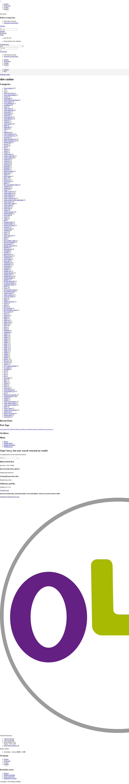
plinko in (6, 320)
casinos (6, 210)
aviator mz (7, 163)
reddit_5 (6, 350)
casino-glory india (9, 203)
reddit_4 (6, 349)
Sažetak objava (8, 443)
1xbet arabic (7, 108)
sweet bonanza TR (9, 391)
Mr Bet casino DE (9, 281)
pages (5, 298)
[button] (2, 26)
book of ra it (7, 181)
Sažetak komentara (9, 445)
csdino (6, 218)
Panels (6, 300)
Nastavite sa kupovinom (11, 23)
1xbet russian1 (8, 124)
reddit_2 (6, 345)
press (5, 328)
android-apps (8, 142)
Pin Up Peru (7, 312)
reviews (6, 364)
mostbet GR (7, 271)
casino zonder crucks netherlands (13, 200)
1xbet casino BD (9, 110)
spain (5, 384)
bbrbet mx (7, 173)
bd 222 (8, 429)
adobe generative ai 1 (10, 139)
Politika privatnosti (9, 775)
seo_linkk (7, 367)
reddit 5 (6, 340)
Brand (5, 183)
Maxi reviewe (8, 249)
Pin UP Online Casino (10, 310)
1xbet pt (6, 120)
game (5, 232)
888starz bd (7, 132)
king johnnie (7, 244)
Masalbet (6, 247)
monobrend (7, 264)
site (5, 374)
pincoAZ (6, 315)
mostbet (6, 269)
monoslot (6, 268)
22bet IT (6, 129)
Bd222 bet (13, 429)
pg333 (6, 303)
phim (5, 305)
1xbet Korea (7, 113)
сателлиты (7, 417)
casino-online (8, 205)
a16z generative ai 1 (10, 135)
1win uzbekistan (9, 103)
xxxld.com (7, 411)
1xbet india (7, 112)
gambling (6, 230)
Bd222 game (24, 429)
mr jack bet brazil (9, 283)
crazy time (7, 215)
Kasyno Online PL (9, 242)
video (5, 406)
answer (6, 144)
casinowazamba (8, 212)
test (5, 393)
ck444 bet (30, 429)
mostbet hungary (9, 273)
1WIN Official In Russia (11, 100)
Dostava (6, 773)
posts (5, 327)
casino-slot (7, 208)
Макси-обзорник (9, 413)
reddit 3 (6, 337)
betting (6, 174)
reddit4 (6, 357)
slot (5, 376)
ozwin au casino (8, 296)
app (5, 147)
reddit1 (6, 352)
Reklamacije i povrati (10, 778)
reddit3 (6, 356)
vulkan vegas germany (10, 410)
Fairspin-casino (8, 222)
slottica (6, 383)
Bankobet (7, 168)
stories (6, 386)
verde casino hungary (10, 401)
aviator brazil (8, 154)
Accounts (6, 137)
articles (6, 149)
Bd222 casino (18, 429)
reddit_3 (6, 347)
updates (6, 400)
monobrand (7, 262)
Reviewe (6, 361)
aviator (6, 152)
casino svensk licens (10, 198)
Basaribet (6, 169)
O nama (6, 7)
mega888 (6, 251)
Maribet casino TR (9, 245)
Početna (6, 4)
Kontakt (6, 9)
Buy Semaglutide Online (11, 185)
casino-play (7, 207)
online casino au (8, 295)
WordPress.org (8, 446)
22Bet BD (7, 127)
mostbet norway (8, 276)
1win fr (6, 96)
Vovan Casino (8, 408)
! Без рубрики (8, 88)
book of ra (7, 179)
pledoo (6, 317)
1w (5, 91)
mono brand (7, 259)
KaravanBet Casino (9, 240)
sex (5, 373)
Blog (5, 178)
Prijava (6, 441)
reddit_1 (6, 344)
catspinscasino (8, 213)
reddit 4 (6, 339)
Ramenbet (7, 332)
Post (5, 325)
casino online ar (8, 195)
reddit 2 (6, 335)
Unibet (6, 398)
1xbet (5, 107)
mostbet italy (7, 274)
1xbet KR (7, 115)
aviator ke (7, 161)
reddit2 (6, 354)
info (5, 239)
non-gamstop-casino (10, 290)
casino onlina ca (8, 193)
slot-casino (7, 378)
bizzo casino (7, 176)
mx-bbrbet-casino (9, 284)
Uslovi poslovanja (9, 777)
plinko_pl (6, 323)
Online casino (8, 293)
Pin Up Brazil (8, 308)
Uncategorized (8, 396)
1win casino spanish (10, 95)
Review (6, 359)
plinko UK (7, 322)
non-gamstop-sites (9, 291)
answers (6, 146)
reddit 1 (6, 334)
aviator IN (7, 159)
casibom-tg (7, 188)
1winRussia (7, 105)
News (5, 288)
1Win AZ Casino (9, 93)
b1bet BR (7, 166)
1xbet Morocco (8, 118)
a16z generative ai (9, 134)
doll (5, 220)
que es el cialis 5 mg (48, 429)
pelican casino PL (9, 301)
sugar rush (7, 388)
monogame (7, 266)
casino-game (7, 201)
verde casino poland (10, 403)
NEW (5, 286)
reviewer (6, 362)
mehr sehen (34, 429)
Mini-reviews (8, 256)
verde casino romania (10, 405)
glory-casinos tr (8, 235)
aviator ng (7, 164)
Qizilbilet (6, 330)
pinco (5, 313)
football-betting (8, 223)
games (6, 234)
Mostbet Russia (8, 278)
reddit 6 (6, 342)
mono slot (7, 261)
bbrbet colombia (8, 171)
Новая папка (8, 415)
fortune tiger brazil (9, 225)
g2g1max (6, 227)
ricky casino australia (10, 366)
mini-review (7, 254)
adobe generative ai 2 (10, 141)
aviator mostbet (3, 429)
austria (6, 151)
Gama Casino (8, 229)
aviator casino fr (8, 157)
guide (5, 237)
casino (6, 190)
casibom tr (7, 186)
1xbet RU (7, 122)
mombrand (7, 257)
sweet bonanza (8, 389)
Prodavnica (7, 5)
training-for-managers (10, 395)
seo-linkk (6, 369)
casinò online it (8, 196)
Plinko (6, 318)
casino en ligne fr (9, 191)
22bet (5, 125)
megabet (6, 252)
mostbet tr (7, 279)
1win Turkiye (8, 102)
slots (5, 379)
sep (5, 371)
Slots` (5, 381)
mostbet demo (41, 429)
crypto (6, 217)
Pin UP (6, 306)
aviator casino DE (9, 156)
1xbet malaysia (8, 117)
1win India (7, 98)
